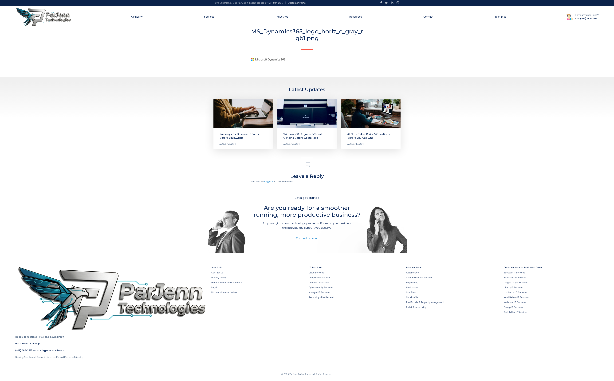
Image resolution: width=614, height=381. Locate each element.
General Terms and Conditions (226, 282)
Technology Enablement (321, 297)
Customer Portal (297, 2)
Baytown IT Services (514, 272)
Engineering (412, 282)
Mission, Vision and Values (224, 292)
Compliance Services (319, 277)
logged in (269, 181)
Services (209, 16)
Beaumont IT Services (515, 277)
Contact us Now (307, 238)
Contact (428, 16)
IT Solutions (315, 267)
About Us (216, 267)
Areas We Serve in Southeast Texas (523, 267)
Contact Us (217, 272)
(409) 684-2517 (275, 2)
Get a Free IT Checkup (27, 343)
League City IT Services (516, 282)
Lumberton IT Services (515, 292)
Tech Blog (501, 16)
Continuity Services (319, 282)
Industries (282, 16)
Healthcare (412, 287)
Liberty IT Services (513, 287)
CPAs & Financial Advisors (419, 277)
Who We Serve (413, 267)
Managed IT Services (319, 292)
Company (137, 16)
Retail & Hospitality (416, 307)
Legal (214, 287)
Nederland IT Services (515, 302)
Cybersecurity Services (321, 287)
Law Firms (411, 292)
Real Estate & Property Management (425, 302)
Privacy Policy (218, 277)
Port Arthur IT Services (515, 312)
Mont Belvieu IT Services (516, 297)
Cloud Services (316, 272)
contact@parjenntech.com (49, 350)
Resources (355, 16)
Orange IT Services (513, 307)
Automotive (412, 272)
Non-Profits (412, 297)
